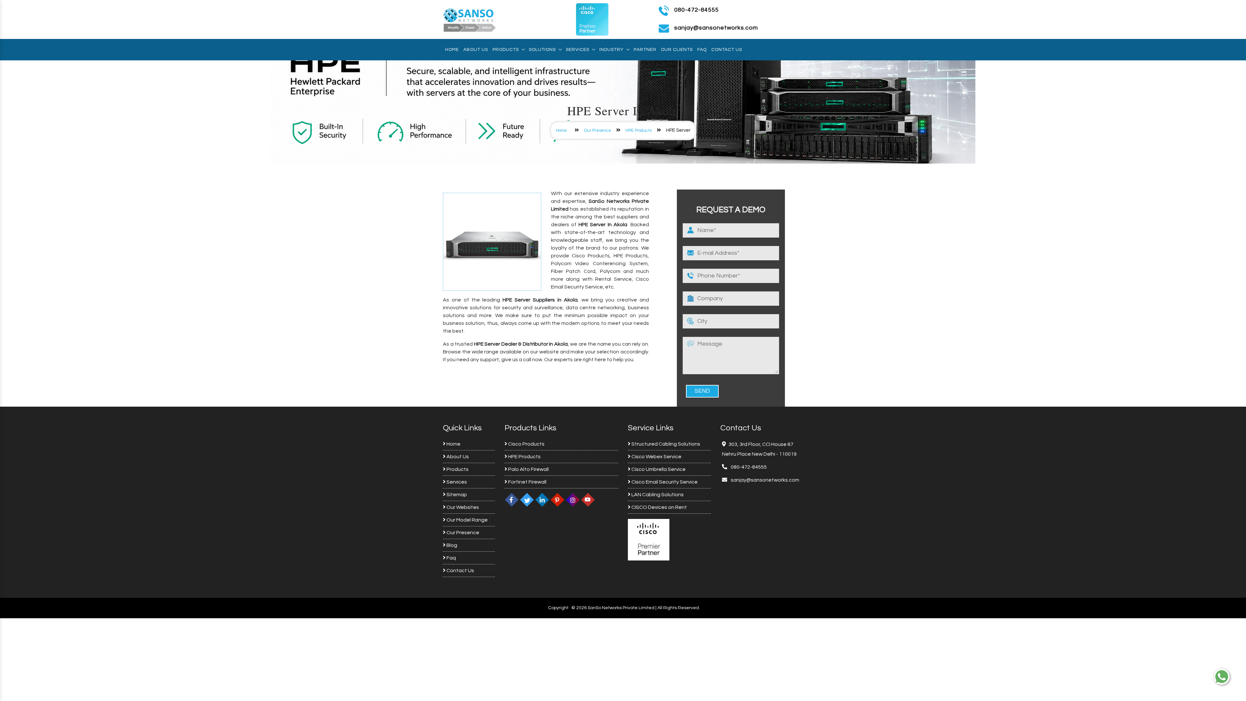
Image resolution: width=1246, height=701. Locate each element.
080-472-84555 (696, 10)
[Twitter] (527, 500)
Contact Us (726, 49)
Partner (645, 49)
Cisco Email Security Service (664, 482)
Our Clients (677, 49)
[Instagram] (573, 500)
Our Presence (597, 130)
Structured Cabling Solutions (665, 444)
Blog (451, 545)
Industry (611, 49)
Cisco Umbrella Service (658, 469)
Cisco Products (525, 444)
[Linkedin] (542, 500)
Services (577, 49)
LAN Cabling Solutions (657, 494)
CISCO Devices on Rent (658, 507)
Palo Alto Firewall (528, 469)
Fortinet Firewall (526, 482)
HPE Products (639, 130)
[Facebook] (512, 500)
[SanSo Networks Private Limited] (470, 19)
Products (506, 49)
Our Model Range (467, 520)
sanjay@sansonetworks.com (764, 480)
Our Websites (462, 507)
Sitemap (456, 494)
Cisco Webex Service (655, 456)
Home (452, 49)
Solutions (542, 49)
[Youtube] (588, 500)
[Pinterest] (557, 500)
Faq (702, 49)
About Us (475, 49)
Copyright (558, 608)
